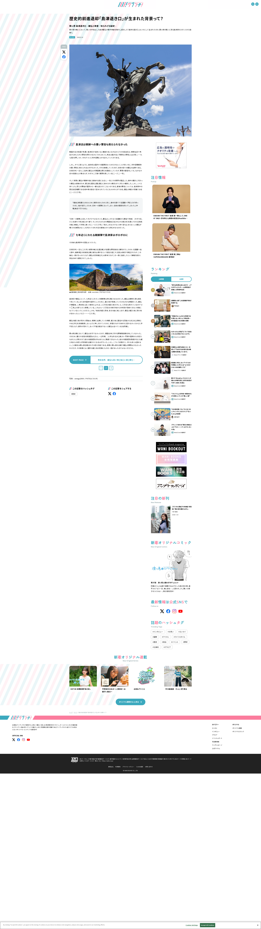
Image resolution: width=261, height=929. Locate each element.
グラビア (214, 735)
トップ (70, 712)
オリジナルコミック (238, 731)
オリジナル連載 (237, 728)
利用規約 (118, 767)
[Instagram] (174, 611)
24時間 (161, 279)
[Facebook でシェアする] (64, 57)
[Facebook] (168, 611)
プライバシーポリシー (128, 767)
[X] (162, 611)
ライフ (72, 37)
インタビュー (216, 731)
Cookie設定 (139, 767)
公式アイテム (216, 748)
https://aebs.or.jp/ (107, 761)
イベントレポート (217, 738)
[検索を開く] (253, 4)
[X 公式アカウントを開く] (13, 739)
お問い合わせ (149, 767)
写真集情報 (215, 742)
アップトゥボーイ (217, 745)
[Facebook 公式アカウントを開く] (18, 739)
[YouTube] (180, 611)
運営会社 (110, 767)
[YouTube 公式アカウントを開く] (28, 739)
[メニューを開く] (257, 4)
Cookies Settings (192, 925)
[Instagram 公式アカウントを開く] (23, 739)
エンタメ (214, 728)
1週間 (181, 279)
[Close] (257, 925)
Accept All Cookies (207, 925)
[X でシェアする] (64, 52)
